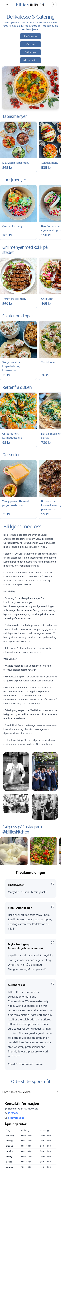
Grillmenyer (30, 52)
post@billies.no (16, 1117)
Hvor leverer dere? (17, 1092)
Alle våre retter (30, 60)
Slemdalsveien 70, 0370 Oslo (23, 1108)
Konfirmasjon (30, 36)
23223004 (13, 1113)
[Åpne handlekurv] (54, 4)
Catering (30, 44)
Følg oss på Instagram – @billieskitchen (23, 829)
